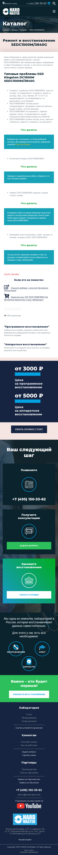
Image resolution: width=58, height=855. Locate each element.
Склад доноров (29, 721)
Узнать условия (29, 595)
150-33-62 (36, 3)
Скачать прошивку (11, 274)
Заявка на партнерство (29, 779)
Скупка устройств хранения (29, 728)
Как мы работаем (29, 745)
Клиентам (29, 735)
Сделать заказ (29, 755)
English (28, 840)
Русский (22, 840)
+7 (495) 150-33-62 (29, 499)
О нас (29, 714)
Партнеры (29, 762)
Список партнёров (29, 773)
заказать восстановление (29, 694)
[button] (49, 3)
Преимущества (29, 769)
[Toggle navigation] (54, 11)
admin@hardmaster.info (29, 795)
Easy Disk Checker (22, 144)
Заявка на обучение (29, 783)
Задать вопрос (29, 545)
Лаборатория (29, 707)
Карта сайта (29, 850)
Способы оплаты (29, 742)
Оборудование (29, 718)
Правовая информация (29, 852)
